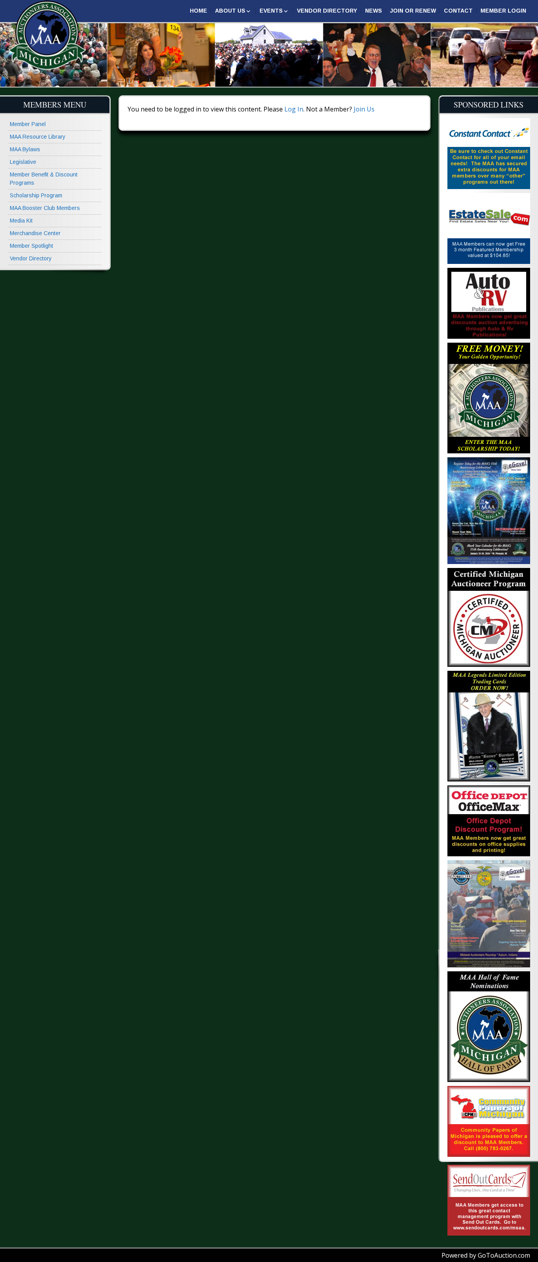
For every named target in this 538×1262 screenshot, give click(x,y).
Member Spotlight (31, 246)
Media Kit (21, 220)
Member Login (503, 10)
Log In (293, 109)
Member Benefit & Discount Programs (44, 178)
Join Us (364, 109)
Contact (458, 10)
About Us (230, 10)
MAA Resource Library (37, 137)
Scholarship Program (36, 195)
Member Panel (28, 124)
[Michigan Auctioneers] (47, 35)
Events (271, 10)
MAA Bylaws (25, 149)
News (373, 10)
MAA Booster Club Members (45, 208)
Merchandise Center (35, 233)
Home (198, 10)
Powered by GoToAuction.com (486, 1255)
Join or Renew (413, 10)
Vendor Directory (327, 10)
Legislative (23, 162)
